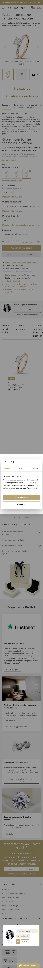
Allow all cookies (21, 497)
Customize (20, 504)
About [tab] (35, 468)
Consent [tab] (7, 468)
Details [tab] (21, 468)
